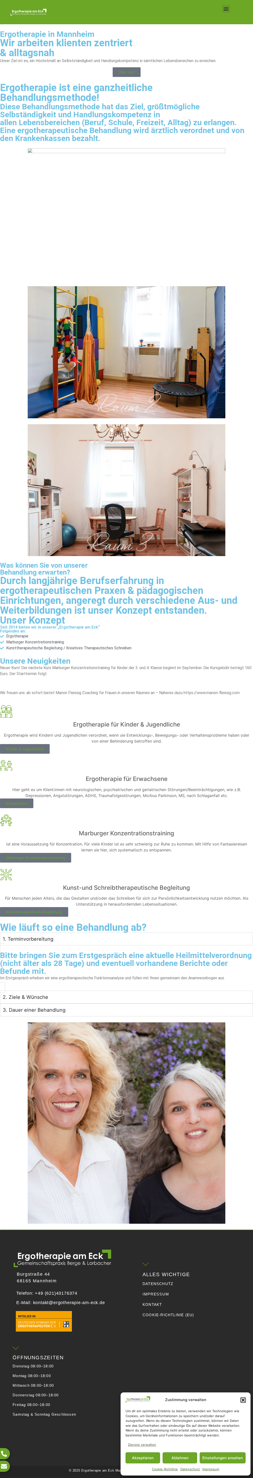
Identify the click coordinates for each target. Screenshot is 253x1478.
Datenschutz (190, 1469)
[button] (243, 1400)
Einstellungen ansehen (222, 1457)
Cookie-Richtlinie (165, 1469)
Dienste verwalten (142, 1445)
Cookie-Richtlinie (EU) (168, 1315)
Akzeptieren (143, 1457)
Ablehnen (180, 1457)
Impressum (210, 1469)
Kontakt (152, 1304)
